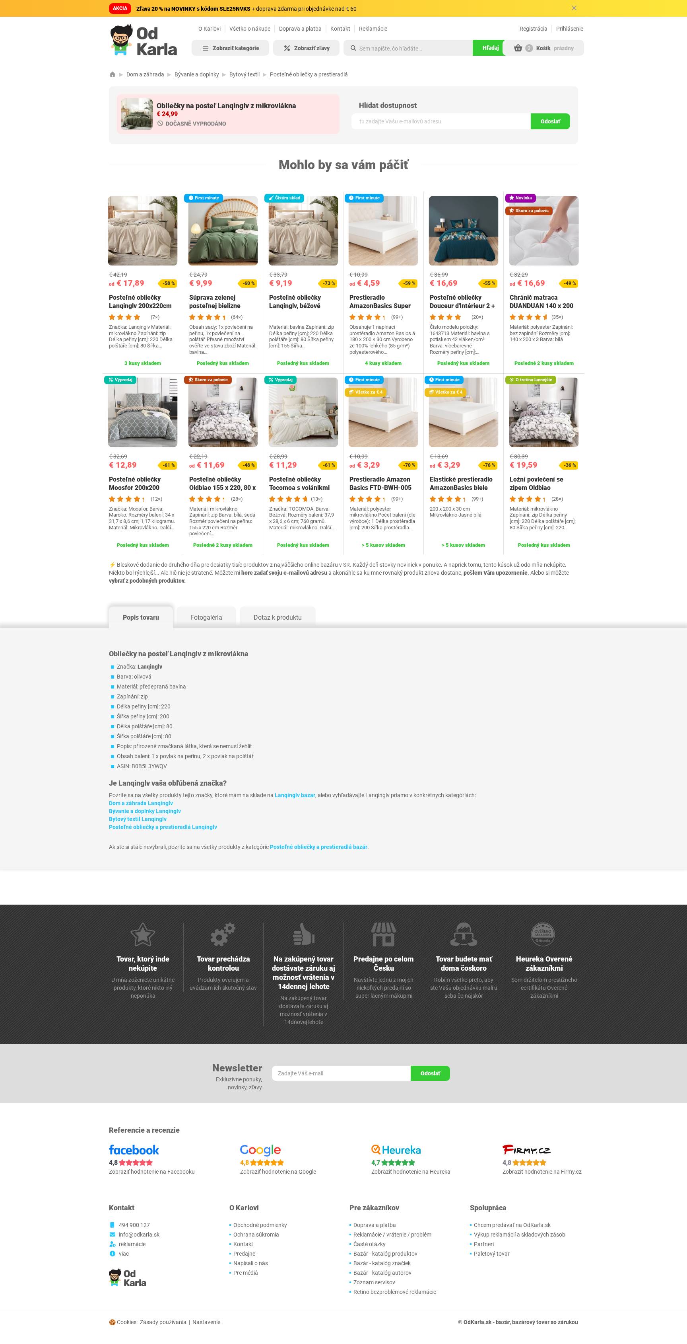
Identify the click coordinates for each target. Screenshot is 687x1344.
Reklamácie (373, 28)
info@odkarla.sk (139, 1234)
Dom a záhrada (145, 74)
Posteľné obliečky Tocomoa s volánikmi (299, 484)
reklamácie (132, 1244)
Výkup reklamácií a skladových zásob (519, 1234)
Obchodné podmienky (260, 1225)
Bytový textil (244, 74)
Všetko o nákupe (249, 28)
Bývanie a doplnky (197, 74)
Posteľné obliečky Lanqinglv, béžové (295, 302)
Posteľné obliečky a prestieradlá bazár (318, 847)
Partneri (484, 1244)
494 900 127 (134, 1225)
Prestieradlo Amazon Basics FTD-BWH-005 (380, 484)
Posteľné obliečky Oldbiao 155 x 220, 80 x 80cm (222, 488)
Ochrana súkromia (256, 1234)
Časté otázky (369, 1244)
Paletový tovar (492, 1253)
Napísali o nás (250, 1263)
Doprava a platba (300, 28)
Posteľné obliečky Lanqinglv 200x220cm (140, 302)
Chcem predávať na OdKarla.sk (512, 1225)
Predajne (244, 1253)
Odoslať (550, 121)
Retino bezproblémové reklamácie (394, 1292)
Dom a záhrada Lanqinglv (141, 803)
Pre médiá (245, 1273)
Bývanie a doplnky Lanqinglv (145, 811)
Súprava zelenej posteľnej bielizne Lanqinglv (215, 306)
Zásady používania (163, 1322)
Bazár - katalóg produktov (385, 1253)
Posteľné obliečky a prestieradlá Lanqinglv (163, 827)
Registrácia (533, 28)
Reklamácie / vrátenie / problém (392, 1234)
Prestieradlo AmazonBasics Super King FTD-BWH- (380, 306)
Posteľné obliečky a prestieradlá (309, 74)
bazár (503, 1322)
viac (124, 1253)
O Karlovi (209, 28)
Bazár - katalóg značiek (382, 1263)
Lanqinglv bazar (295, 795)
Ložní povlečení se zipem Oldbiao (536, 484)
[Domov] (112, 74)
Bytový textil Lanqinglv (138, 819)
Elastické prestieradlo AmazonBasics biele (461, 484)
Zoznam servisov (374, 1282)
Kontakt (340, 28)
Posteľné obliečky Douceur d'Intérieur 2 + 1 (462, 306)
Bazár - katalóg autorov (382, 1273)
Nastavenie (206, 1322)
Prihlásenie (569, 28)
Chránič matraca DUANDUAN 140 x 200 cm (541, 306)
